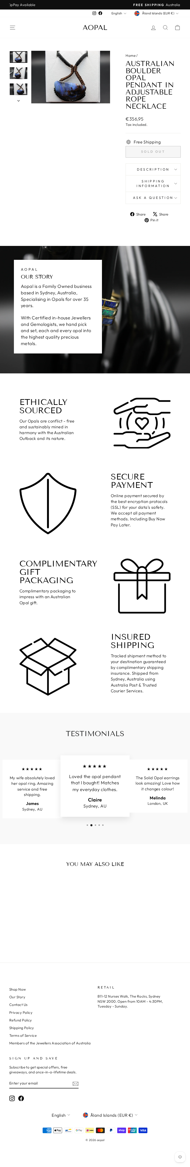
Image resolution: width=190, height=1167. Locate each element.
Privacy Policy (20, 1012)
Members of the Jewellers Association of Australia (50, 1043)
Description (153, 169)
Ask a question (153, 198)
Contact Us (18, 1004)
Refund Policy (20, 1020)
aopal (95, 27)
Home (131, 55)
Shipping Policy (21, 1028)
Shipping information (153, 183)
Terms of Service (23, 1035)
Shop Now (17, 989)
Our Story (17, 997)
